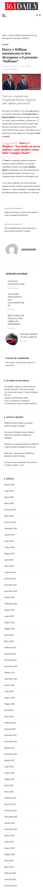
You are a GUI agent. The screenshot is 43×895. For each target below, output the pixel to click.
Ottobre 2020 (9, 823)
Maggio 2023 (9, 629)
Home (4, 35)
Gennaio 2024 (10, 579)
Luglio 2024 (9, 541)
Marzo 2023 (9, 641)
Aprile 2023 (9, 635)
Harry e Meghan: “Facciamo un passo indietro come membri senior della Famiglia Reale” (21, 148)
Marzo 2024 (9, 566)
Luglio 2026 (9, 491)
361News (5, 44)
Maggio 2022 (9, 704)
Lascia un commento (11, 69)
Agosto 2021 (9, 760)
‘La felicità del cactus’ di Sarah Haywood (20, 403)
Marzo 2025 (9, 516)
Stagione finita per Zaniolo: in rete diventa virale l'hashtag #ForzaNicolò (21, 213)
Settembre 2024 (10, 528)
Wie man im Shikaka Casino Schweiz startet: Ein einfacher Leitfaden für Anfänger (19, 435)
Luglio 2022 (9, 691)
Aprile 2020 (9, 861)
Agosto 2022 (9, 685)
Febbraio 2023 (10, 648)
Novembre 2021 (10, 742)
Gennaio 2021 (10, 804)
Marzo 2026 (9, 503)
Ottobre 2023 (9, 597)
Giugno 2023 (9, 622)
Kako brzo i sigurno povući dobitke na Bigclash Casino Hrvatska (19, 454)
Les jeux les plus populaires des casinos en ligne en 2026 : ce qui (20, 463)
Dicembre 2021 (10, 735)
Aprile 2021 (9, 785)
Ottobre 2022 (9, 673)
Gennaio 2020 (10, 879)
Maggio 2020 (9, 854)
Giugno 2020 (9, 848)
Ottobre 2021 (9, 748)
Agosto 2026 (9, 485)
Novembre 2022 (10, 666)
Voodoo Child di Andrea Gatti (16, 398)
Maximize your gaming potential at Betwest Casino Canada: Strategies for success (21, 445)
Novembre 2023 (10, 591)
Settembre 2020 (10, 829)
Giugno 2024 (9, 547)
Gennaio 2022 (10, 729)
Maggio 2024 (9, 554)
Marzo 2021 (9, 792)
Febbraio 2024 (10, 572)
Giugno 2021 (9, 773)
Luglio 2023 (9, 616)
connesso (19, 363)
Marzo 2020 (9, 867)
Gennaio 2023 (10, 654)
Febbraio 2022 (10, 723)
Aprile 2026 (9, 497)
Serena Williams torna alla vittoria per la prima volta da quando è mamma (20, 229)
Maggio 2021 (9, 779)
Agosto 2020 (9, 836)
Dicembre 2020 (10, 811)
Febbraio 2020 (10, 873)
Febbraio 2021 (10, 798)
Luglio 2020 (9, 842)
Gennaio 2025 (10, 522)
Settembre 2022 (10, 679)
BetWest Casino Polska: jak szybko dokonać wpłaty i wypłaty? (18, 424)
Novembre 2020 (10, 817)
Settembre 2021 (10, 754)
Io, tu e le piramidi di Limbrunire (16, 401)
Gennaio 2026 (10, 510)
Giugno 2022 (9, 698)
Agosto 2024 (9, 535)
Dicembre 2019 (10, 886)
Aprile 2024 (9, 560)
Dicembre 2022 (10, 660)
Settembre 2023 (10, 604)
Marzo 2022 (9, 717)
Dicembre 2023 (10, 585)
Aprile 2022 (9, 710)
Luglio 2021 (9, 767)
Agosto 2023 (9, 610)
